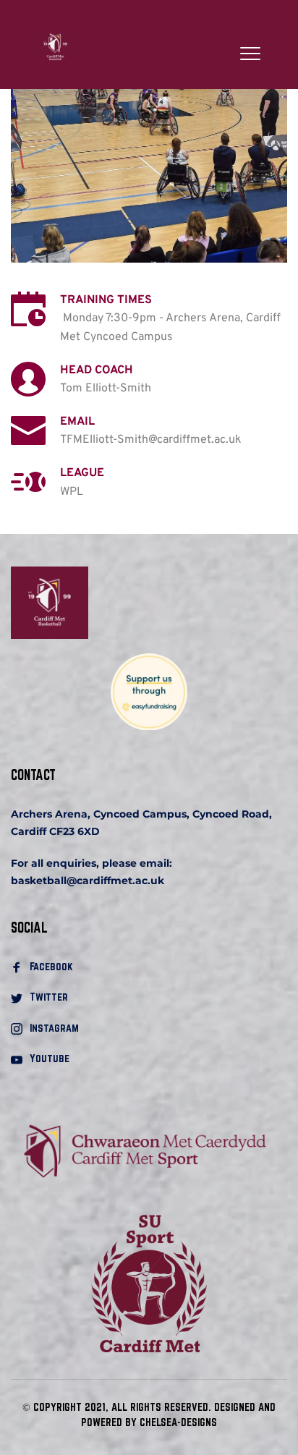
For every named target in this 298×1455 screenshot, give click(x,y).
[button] (250, 53)
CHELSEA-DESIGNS (178, 1422)
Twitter (49, 996)
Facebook (53, 966)
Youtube (49, 1058)
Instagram (54, 1028)
